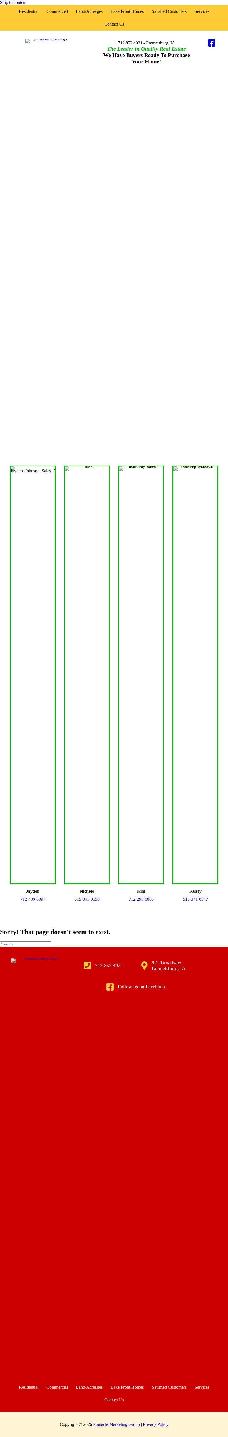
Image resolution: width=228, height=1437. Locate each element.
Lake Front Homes (127, 11)
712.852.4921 (130, 43)
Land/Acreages (89, 11)
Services (202, 11)
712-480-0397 (32, 899)
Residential (28, 11)
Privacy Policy (155, 1424)
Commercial (57, 11)
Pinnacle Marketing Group (117, 1424)
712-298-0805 (141, 899)
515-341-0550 (87, 899)
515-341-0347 (195, 899)
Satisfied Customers (169, 11)
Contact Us (114, 24)
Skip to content (13, 2)
